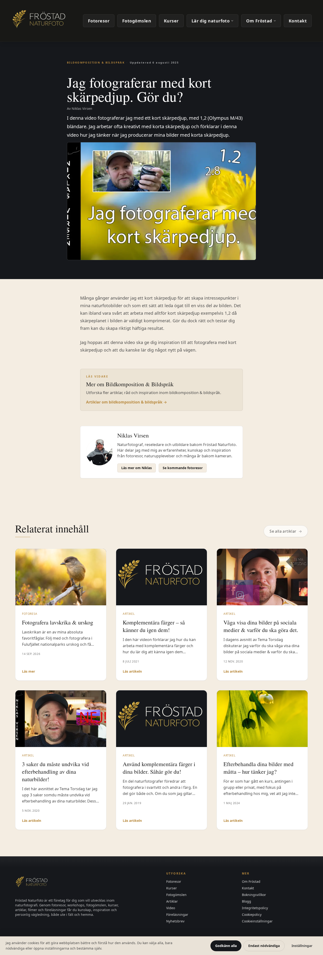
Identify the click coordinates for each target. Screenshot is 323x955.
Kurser (171, 21)
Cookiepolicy (252, 914)
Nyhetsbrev (175, 921)
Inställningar (302, 945)
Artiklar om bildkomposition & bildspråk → (126, 402)
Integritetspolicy (255, 908)
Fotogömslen (136, 21)
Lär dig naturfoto (211, 21)
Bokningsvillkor (254, 894)
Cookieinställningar (257, 921)
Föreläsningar (177, 914)
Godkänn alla (226, 945)
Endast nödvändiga (264, 945)
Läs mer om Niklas (136, 468)
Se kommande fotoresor (183, 468)
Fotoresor (98, 21)
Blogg (246, 901)
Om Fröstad (259, 21)
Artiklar (172, 901)
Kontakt (298, 21)
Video (170, 908)
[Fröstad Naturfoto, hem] (39, 21)
